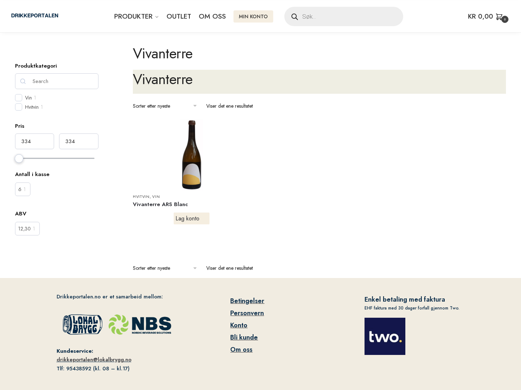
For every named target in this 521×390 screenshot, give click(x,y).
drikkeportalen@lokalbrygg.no (94, 360)
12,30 (24, 228)
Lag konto (187, 218)
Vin (156, 196)
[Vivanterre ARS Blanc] (191, 154)
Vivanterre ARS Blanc (160, 204)
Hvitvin (141, 196)
